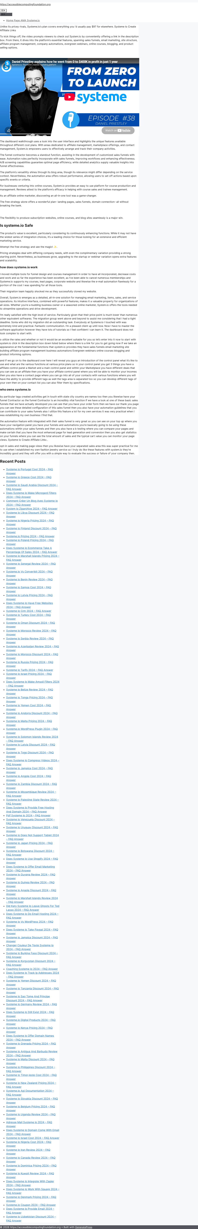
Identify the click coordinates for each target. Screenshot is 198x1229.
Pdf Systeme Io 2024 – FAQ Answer (28, 815)
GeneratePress (83, 1227)
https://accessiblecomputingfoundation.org (25, 4)
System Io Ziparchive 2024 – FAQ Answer (31, 508)
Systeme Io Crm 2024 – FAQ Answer (28, 610)
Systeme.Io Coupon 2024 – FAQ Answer (31, 1204)
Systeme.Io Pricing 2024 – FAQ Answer (30, 536)
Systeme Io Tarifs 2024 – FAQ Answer (29, 670)
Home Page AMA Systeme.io (23, 20)
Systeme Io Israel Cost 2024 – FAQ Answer (32, 1138)
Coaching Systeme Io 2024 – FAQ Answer (32, 968)
